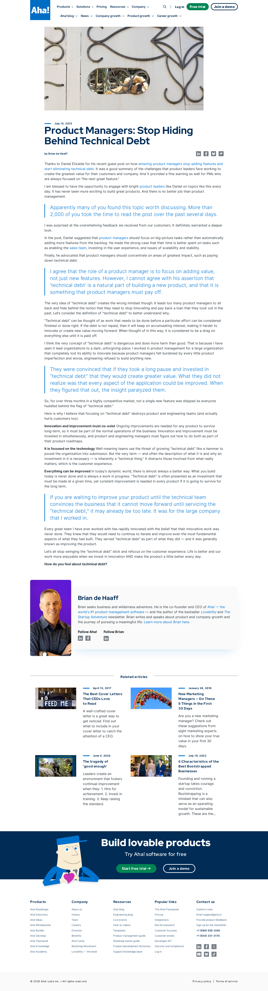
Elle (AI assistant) (165, 925)
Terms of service (227, 981)
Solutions (83, 6)
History (76, 914)
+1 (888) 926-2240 (208, 930)
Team (75, 919)
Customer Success (166, 930)
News (85, 16)
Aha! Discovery (39, 914)
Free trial (198, 7)
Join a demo (179, 868)
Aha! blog (67, 16)
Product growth (139, 16)
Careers (76, 925)
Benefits (76, 935)
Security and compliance (169, 946)
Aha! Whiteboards (40, 925)
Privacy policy (202, 981)
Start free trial (134, 868)
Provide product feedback (211, 919)
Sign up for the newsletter (211, 925)
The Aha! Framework (167, 909)
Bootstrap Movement (84, 946)
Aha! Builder (37, 930)
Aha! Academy (38, 951)
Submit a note (204, 909)
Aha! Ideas (36, 919)
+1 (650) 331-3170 (208, 935)
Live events (120, 919)
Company (139, 6)
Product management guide (129, 935)
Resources (117, 6)
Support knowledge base (127, 951)
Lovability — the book (84, 951)
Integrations (162, 919)
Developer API (163, 940)
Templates (119, 930)
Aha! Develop (38, 935)
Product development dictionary (132, 946)
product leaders (152, 186)
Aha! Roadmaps (39, 909)
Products (63, 6)
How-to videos (121, 925)
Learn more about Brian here (166, 622)
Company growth (108, 16)
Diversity (77, 930)
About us (77, 909)
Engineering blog (123, 914)
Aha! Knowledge (39, 946)
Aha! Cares (78, 940)
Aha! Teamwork (39, 940)
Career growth (167, 16)
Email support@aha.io (209, 914)
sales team (78, 248)
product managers (113, 238)
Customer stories (164, 935)
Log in (179, 7)
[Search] (164, 6)
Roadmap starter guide (126, 940)
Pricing (102, 6)
